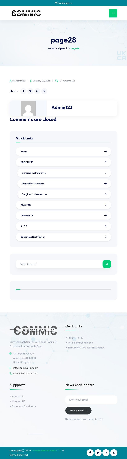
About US (17, 396)
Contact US (18, 401)
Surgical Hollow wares (34, 194)
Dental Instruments (33, 183)
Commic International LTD (45, 450)
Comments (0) (67, 80)
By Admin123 (18, 80)
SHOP (23, 226)
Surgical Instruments (34, 172)
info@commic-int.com (25, 367)
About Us (25, 204)
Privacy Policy (75, 337)
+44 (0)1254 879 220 (25, 373)
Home (51, 48)
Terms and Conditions (80, 342)
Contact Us (26, 215)
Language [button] (63, 3)
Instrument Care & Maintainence (86, 347)
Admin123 (61, 107)
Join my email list (78, 410)
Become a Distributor (32, 236)
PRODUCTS (26, 162)
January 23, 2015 (41, 80)
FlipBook (63, 48)
